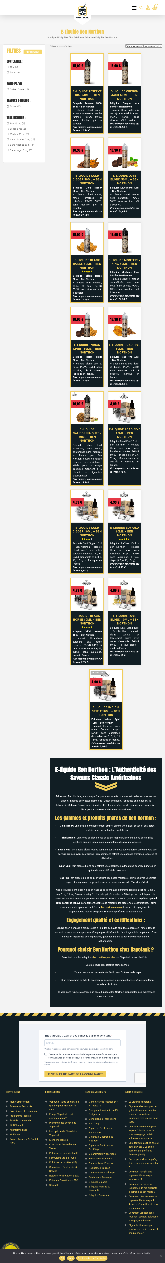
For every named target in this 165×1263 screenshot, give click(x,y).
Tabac (15, 106)
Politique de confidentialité (63, 1153)
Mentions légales (58, 1139)
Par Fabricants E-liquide (82, 37)
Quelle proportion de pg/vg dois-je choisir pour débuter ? (143, 1163)
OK (62, 1258)
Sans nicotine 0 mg (22, 139)
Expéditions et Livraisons (23, 1111)
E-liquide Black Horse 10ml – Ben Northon (87, 619)
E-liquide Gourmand (99, 1195)
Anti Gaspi (94, 1123)
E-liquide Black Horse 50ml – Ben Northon (87, 263)
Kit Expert (15, 1134)
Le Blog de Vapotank (140, 1101)
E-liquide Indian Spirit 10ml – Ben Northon (106, 711)
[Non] (161, 1256)
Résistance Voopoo (99, 1167)
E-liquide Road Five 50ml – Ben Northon (124, 348)
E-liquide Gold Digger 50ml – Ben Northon (87, 179)
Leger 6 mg (18, 128)
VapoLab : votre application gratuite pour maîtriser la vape (64, 1105)
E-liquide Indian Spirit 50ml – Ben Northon (87, 348)
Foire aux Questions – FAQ (63, 1180)
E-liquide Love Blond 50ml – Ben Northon (124, 179)
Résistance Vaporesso (101, 1158)
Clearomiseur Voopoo (101, 1163)
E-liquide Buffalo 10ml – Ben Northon (124, 531)
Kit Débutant (16, 1125)
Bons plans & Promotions (102, 1118)
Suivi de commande (20, 1120)
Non (71, 1258)
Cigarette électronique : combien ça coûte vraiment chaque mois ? (143, 1229)
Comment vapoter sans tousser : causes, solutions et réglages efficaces (143, 1216)
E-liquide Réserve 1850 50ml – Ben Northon (87, 95)
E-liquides (63, 37)
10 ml (14, 67)
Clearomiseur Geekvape (102, 1172)
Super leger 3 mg (21, 150)
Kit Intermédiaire (18, 1129)
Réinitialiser (32, 52)
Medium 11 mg (19, 134)
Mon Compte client (20, 1101)
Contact (53, 1185)
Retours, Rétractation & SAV (64, 1175)
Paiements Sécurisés (21, 1106)
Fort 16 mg (17, 123)
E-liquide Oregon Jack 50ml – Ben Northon (124, 95)
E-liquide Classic (98, 1182)
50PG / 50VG (19, 89)
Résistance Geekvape (100, 1177)
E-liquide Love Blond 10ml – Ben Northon (124, 619)
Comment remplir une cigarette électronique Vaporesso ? (140, 1175)
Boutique (52, 37)
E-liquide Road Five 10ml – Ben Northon (124, 433)
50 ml (15, 72)
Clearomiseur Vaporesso (102, 1153)
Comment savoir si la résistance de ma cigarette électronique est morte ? (143, 1188)
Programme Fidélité (20, 1115)
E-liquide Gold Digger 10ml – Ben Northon (87, 531)
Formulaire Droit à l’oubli (62, 1157)
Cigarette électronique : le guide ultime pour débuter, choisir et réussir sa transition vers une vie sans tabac (143, 1114)
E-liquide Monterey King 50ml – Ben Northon (124, 263)
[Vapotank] (82, 9)
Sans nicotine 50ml (22, 144)
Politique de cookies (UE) (63, 1162)
